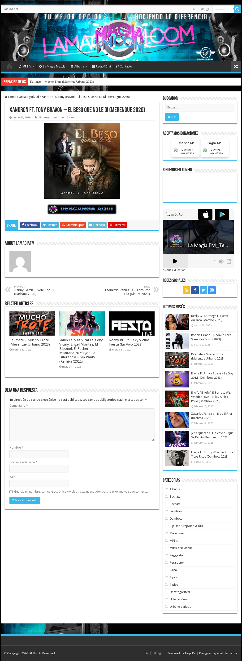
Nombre (16, 447)
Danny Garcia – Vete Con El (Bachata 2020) (34, 290)
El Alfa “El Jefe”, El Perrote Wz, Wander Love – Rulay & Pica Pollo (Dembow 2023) (211, 397)
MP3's (174, 540)
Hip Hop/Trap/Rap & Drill (186, 526)
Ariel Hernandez (227, 653)
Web (12, 477)
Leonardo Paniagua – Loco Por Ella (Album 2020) (127, 290)
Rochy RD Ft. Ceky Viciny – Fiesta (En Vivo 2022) (130, 342)
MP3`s (27, 66)
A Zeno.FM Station (174, 270)
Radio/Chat (11, 9)
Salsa (173, 570)
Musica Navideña (181, 548)
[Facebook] (198, 9)
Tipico (174, 577)
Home (10, 66)
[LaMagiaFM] (121, 37)
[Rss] (194, 9)
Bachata (175, 496)
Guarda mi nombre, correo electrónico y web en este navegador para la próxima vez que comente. (81, 491)
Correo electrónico (23, 462)
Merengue (177, 533)
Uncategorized (29, 97)
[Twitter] (202, 9)
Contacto (126, 66)
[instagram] (207, 9)
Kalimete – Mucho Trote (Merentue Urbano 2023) (62, 81)
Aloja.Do (190, 653)
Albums (79, 66)
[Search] (237, 9)
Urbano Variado (180, 599)
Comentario (18, 405)
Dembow (176, 511)
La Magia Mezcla (54, 66)
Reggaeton (177, 555)
